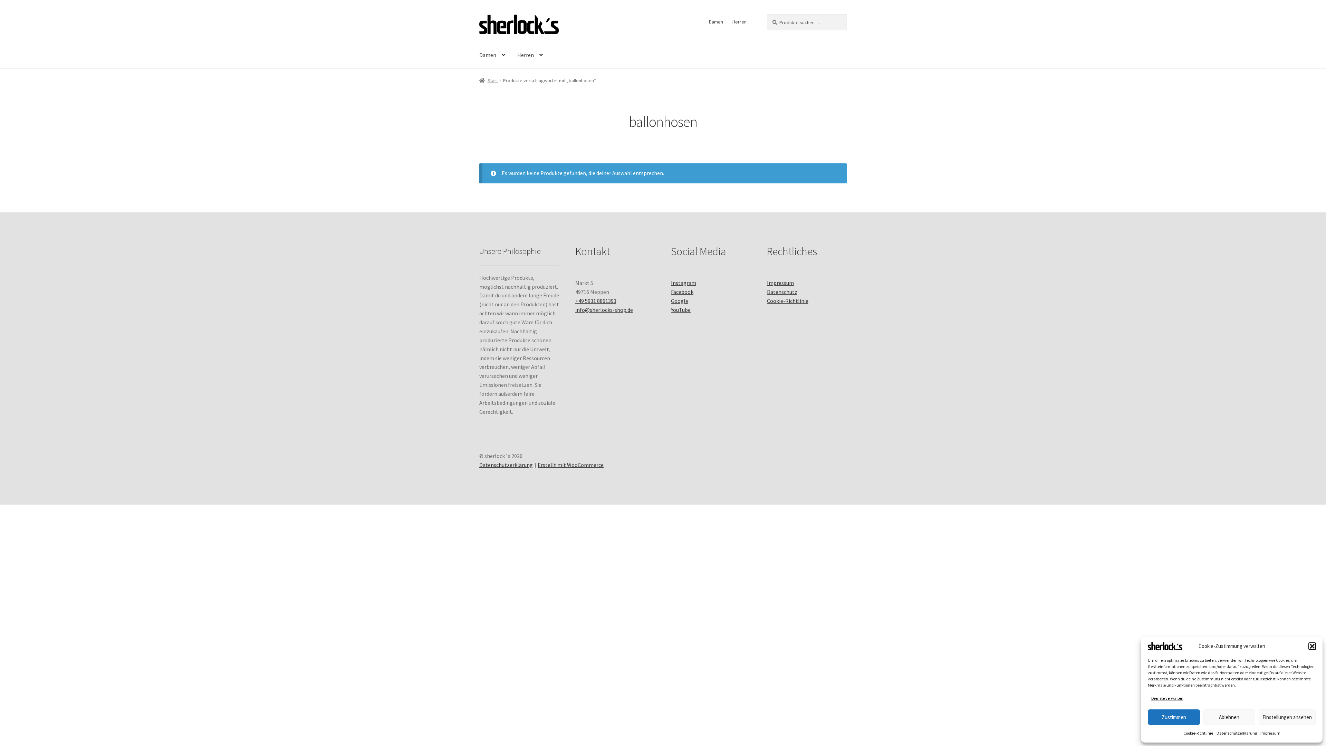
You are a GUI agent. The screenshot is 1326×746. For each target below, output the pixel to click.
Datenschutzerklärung (1237, 733)
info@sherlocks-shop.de (604, 309)
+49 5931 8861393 (595, 300)
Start (493, 80)
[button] (1312, 646)
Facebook (682, 291)
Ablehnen (1229, 717)
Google (679, 300)
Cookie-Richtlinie (1198, 733)
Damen (716, 22)
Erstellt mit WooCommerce (571, 464)
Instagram (683, 282)
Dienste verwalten (1167, 698)
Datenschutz (782, 291)
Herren (739, 22)
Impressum (1270, 733)
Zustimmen (1174, 717)
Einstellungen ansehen (1287, 717)
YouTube (681, 309)
